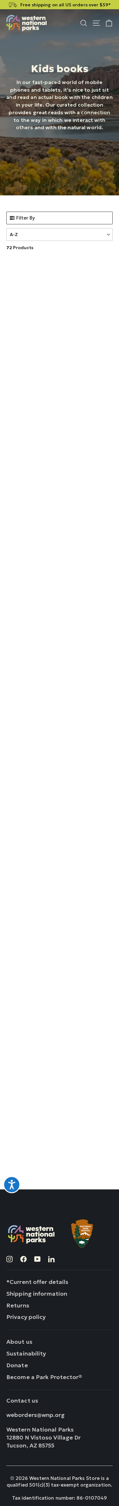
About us (19, 1341)
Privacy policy (26, 1316)
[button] (59, 234)
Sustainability (26, 1353)
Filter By (25, 218)
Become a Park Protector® (44, 1377)
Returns (17, 1305)
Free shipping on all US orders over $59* (65, 5)
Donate (17, 1365)
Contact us (22, 1400)
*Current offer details (37, 1281)
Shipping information (36, 1293)
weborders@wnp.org (35, 1414)
